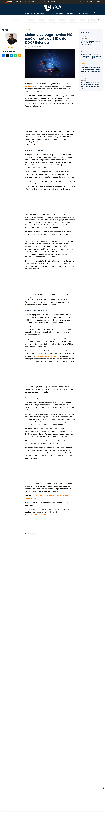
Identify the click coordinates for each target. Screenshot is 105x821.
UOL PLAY (46, 1)
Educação (68, 13)
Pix (32, 533)
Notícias (40, 13)
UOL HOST (28, 1)
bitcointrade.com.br (38, 515)
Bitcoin (77, 13)
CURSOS (40, 1)
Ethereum (85, 13)
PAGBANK (34, 1)
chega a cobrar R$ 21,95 (47, 356)
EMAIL (98, 1)
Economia (28, 30)
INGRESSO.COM (20, 1)
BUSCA (81, 1)
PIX (37, 84)
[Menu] (98, 13)
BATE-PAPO (90, 1)
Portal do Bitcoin (52, 7)
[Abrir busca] (94, 13)
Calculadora (58, 13)
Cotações (49, 13)
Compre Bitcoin (30, 13)
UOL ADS (53, 1)
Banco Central (30, 86)
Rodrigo (11, 47)
